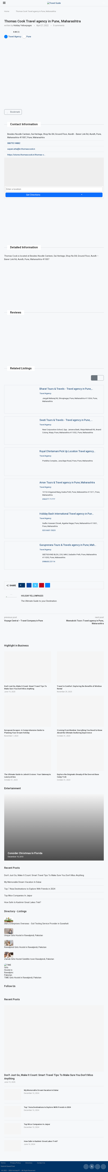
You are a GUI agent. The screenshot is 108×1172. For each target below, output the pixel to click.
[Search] (103, 3)
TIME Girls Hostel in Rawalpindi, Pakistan (22, 977)
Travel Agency (45, 393)
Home (6, 11)
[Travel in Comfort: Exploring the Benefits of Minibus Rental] (80, 667)
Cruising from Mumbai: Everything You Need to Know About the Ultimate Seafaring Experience (79, 731)
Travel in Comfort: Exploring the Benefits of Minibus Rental (79, 687)
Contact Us (41, 1163)
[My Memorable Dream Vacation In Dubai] (12, 1094)
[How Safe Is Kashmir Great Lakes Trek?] (12, 1145)
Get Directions (33, 194)
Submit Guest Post (8, 1166)
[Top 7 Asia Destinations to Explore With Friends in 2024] (12, 1111)
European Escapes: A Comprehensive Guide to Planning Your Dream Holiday (24, 731)
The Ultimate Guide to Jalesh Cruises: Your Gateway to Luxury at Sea (27, 775)
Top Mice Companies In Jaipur (18, 895)
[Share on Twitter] (35, 585)
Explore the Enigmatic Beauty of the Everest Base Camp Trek (78, 775)
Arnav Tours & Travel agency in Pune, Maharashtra (67, 482)
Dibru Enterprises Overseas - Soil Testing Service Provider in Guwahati (36, 923)
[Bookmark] (7, 410)
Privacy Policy (15, 1163)
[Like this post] (22, 585)
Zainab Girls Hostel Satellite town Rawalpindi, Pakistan (29, 959)
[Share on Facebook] (29, 585)
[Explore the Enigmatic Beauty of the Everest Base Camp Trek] (80, 755)
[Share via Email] (47, 585)
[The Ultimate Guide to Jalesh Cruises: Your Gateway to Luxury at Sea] (27, 755)
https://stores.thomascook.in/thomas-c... (26, 154)
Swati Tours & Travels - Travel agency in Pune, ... (66, 420)
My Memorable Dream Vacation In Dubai (22, 882)
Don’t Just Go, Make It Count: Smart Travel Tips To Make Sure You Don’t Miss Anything (44, 875)
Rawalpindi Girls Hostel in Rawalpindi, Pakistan (25, 947)
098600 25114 (48, 561)
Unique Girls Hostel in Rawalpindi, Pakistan (23, 935)
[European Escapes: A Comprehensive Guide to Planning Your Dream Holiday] (27, 711)
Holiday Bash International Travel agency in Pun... (67, 513)
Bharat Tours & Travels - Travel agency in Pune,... (66, 388)
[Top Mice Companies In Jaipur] (12, 1128)
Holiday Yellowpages (23, 25)
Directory (28, 1163)
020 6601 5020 (49, 530)
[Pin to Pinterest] (41, 585)
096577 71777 (48, 499)
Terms (3, 1163)
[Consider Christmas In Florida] (54, 827)
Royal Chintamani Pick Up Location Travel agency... (67, 451)
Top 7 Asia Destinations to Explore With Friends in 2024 (29, 889)
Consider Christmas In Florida (25, 853)
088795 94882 (13, 143)
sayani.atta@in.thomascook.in (21, 149)
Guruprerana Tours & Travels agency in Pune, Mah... (68, 544)
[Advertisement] (54, 218)
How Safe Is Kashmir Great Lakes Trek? (22, 902)
